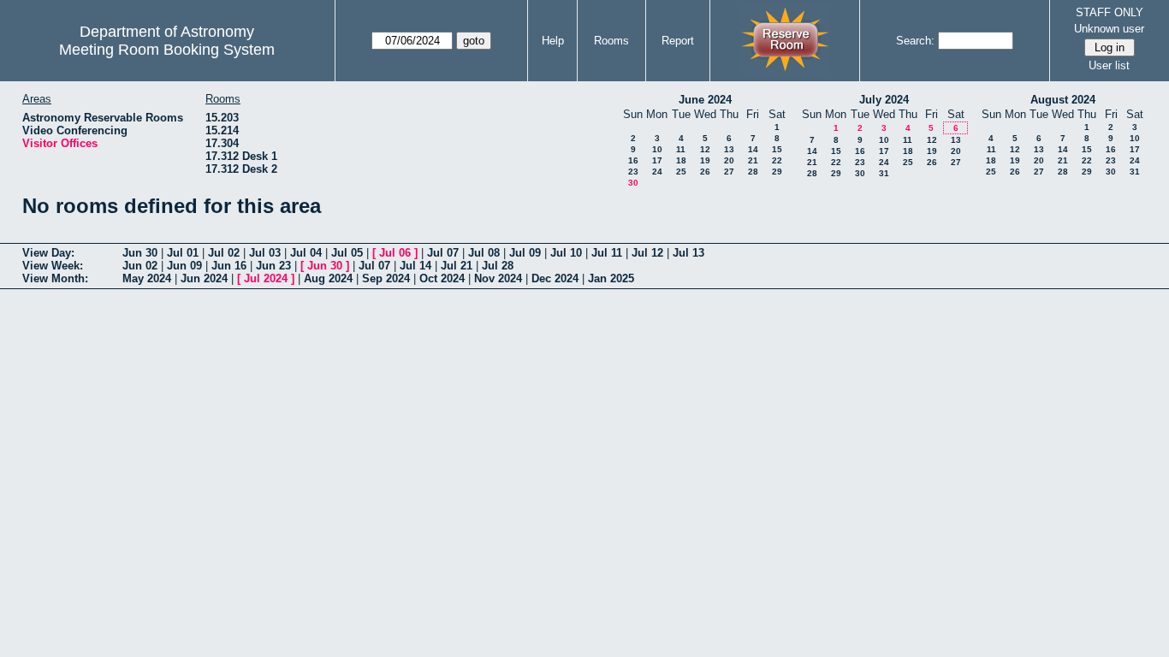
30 (633, 182)
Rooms (611, 40)
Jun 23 (273, 265)
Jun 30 (139, 252)
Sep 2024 (386, 278)
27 (729, 171)
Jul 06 (395, 252)
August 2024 (1062, 99)
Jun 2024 (204, 278)
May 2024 (146, 278)
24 (657, 171)
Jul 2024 (266, 278)
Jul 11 (606, 252)
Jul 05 (347, 252)
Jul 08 (484, 252)
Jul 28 (497, 265)
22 (777, 160)
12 (705, 149)
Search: (915, 40)
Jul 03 (265, 252)
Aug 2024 (328, 278)
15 (777, 149)
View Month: (55, 278)
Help (553, 40)
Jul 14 (415, 265)
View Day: (48, 252)
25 (681, 171)
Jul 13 (688, 252)
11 (680, 149)
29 (777, 171)
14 (753, 149)
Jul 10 (566, 252)
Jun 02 (139, 265)
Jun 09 (184, 265)
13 (729, 149)
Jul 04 (306, 252)
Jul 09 (525, 252)
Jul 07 (443, 252)
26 (705, 171)
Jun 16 (228, 265)
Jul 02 (224, 252)
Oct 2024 (442, 278)
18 (681, 160)
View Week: (52, 265)
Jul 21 (456, 265)
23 (633, 171)
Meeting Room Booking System (167, 49)
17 (657, 160)
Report (678, 40)
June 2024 (705, 99)
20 (729, 160)
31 (884, 173)
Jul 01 (183, 252)
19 (705, 160)
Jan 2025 (611, 278)
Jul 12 (647, 252)
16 (633, 160)
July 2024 (884, 99)
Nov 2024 (498, 278)
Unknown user (1109, 28)
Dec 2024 (555, 278)
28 (753, 171)
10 (657, 149)
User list (1109, 65)
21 (753, 160)
